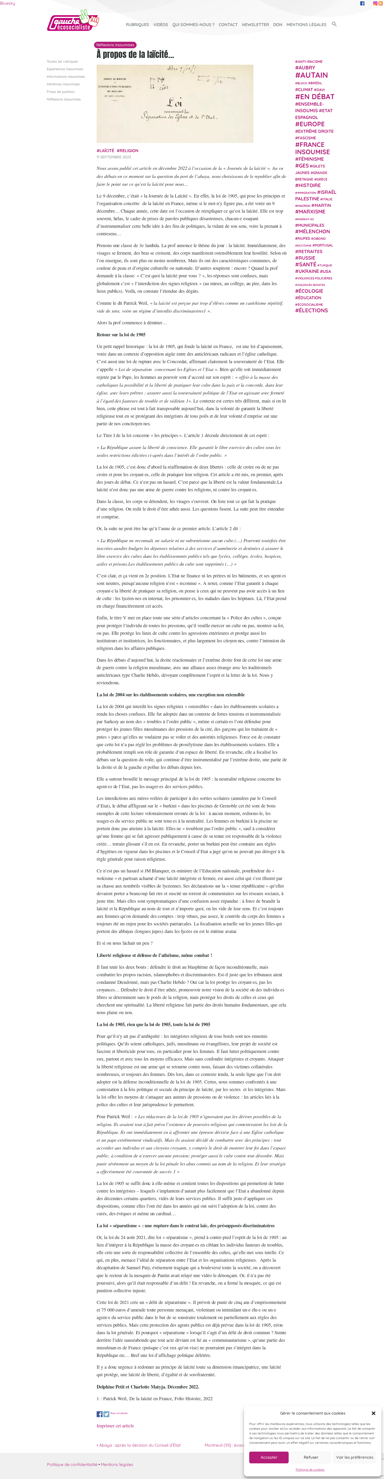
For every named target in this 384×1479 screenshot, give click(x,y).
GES (304, 165)
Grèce (322, 179)
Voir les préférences (354, 1457)
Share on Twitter (106, 1414)
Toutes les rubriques (62, 61)
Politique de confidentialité (72, 1464)
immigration (306, 193)
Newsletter (255, 24)
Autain (314, 75)
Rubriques (137, 24)
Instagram (375, 3)
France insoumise (312, 148)
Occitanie (304, 245)
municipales (311, 225)
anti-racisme (310, 61)
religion (129, 150)
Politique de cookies (310, 1469)
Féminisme (311, 159)
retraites (310, 251)
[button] (373, 1413)
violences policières (314, 278)
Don (277, 24)
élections (313, 310)
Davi (321, 89)
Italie (327, 199)
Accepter (269, 1457)
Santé (307, 264)
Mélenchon (314, 231)
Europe (312, 124)
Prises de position (60, 91)
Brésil (316, 83)
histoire (310, 185)
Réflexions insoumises (64, 99)
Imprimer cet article (115, 1425)
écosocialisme (310, 304)
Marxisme (312, 211)
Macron (303, 206)
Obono (319, 239)
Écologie (311, 291)
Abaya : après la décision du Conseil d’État (139, 1445)
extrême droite (316, 131)
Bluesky (7, 3)
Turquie (325, 265)
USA (327, 271)
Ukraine (309, 271)
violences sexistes (311, 285)
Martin (323, 205)
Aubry (307, 67)
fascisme (307, 138)
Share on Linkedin (119, 1413)
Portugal (324, 245)
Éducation (309, 297)
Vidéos (160, 24)
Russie (307, 258)
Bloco (302, 83)
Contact (228, 24)
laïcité (107, 150)
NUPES (304, 238)
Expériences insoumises (65, 69)
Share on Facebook (100, 1414)
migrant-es (305, 219)
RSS (381, 3)
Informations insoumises (66, 76)
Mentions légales (307, 24)
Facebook (362, 3)
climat (305, 89)
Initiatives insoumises (63, 84)
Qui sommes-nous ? (193, 24)
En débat (317, 96)
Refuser (311, 1457)
